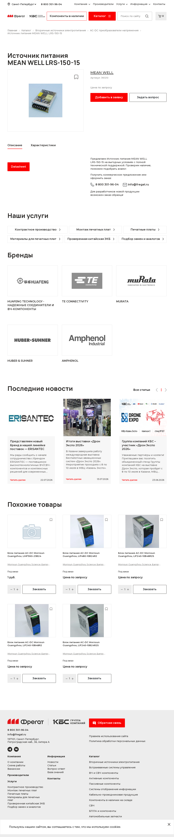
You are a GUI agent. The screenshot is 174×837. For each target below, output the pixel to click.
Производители (18, 775)
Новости (52, 762)
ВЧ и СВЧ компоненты (103, 773)
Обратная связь (109, 722)
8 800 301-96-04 (51, 4)
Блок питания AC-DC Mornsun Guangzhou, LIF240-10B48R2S (136, 554)
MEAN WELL (102, 72)
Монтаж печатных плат (93, 229)
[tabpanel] (45, 166)
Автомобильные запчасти (105, 816)
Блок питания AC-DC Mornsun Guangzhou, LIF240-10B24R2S (81, 644)
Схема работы (16, 765)
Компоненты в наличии (67, 16)
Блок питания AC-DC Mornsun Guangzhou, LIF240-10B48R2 (25, 644)
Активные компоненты (104, 778)
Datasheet (18, 166)
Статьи (51, 765)
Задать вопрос (148, 97)
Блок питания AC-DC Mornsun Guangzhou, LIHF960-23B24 (25, 554)
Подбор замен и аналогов (140, 239)
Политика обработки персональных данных (117, 741)
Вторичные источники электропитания (114, 762)
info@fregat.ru (138, 184)
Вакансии (13, 768)
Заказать (39, 589)
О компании (15, 762)
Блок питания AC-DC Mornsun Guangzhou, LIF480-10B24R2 (81, 554)
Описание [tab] (14, 145)
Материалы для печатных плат (33, 239)
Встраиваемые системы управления (112, 767)
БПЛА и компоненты (102, 811)
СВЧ (91, 805)
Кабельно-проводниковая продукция (113, 794)
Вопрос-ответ (56, 768)
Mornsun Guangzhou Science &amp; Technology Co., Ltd (28, 564)
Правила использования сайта (108, 736)
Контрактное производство (36, 229)
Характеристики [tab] (43, 145)
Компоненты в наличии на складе (110, 800)
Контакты (53, 778)
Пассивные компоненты (104, 783)
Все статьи (141, 389)
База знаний (55, 772)
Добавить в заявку (109, 97)
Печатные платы (142, 229)
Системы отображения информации (112, 789)
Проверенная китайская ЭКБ (88, 239)
